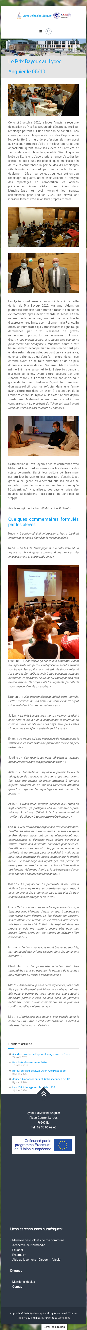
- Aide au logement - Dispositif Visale (35, 1259)
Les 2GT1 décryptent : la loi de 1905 (33, 1087)
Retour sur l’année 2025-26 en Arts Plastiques (39, 1070)
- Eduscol (16, 1250)
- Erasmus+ (18, 1255)
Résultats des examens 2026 (29, 1062)
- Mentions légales (22, 1282)
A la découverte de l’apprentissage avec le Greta (41, 1054)
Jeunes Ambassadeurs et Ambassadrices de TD (41, 1079)
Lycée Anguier (38, 1313)
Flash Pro (22, 1317)
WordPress (64, 1317)
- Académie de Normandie (27, 1245)
